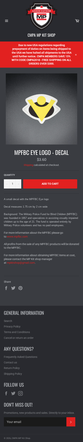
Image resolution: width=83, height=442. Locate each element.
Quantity (9, 175)
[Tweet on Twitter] (13, 287)
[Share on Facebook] (6, 287)
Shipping (28, 165)
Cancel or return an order (19, 337)
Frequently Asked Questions (20, 356)
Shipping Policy (13, 373)
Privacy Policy (12, 326)
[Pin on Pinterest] (20, 287)
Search (8, 320)
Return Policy (12, 368)
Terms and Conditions (17, 332)
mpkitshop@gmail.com (21, 262)
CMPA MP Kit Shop (41, 35)
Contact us (10, 362)
